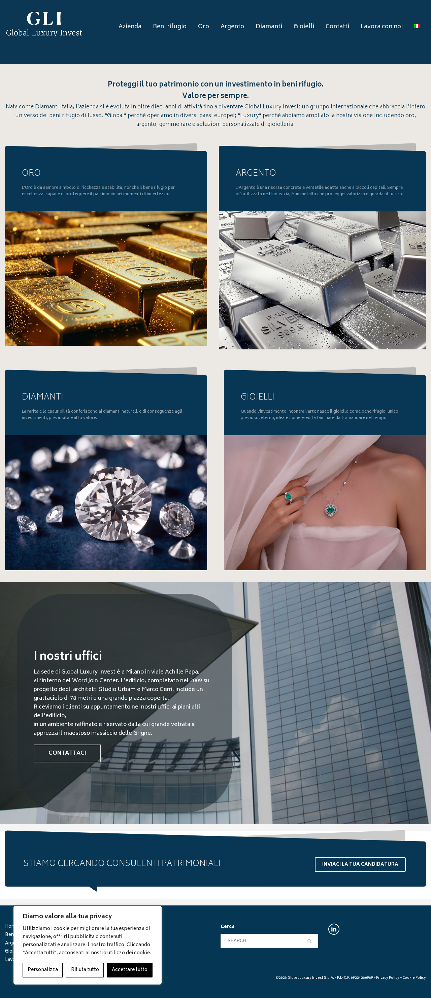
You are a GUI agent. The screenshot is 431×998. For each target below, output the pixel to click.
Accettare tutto (129, 970)
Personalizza (43, 970)
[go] (309, 941)
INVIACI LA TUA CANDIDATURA (360, 864)
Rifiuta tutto (85, 970)
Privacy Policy (387, 978)
